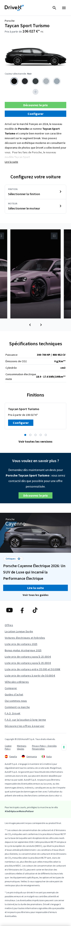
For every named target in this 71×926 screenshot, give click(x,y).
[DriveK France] (14, 8)
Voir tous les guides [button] (36, 595)
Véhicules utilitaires (17, 682)
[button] (30, 325)
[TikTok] (35, 610)
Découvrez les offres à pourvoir (24, 726)
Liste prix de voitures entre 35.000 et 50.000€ (32, 669)
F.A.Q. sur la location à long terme (25, 719)
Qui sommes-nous (16, 701)
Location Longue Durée (19, 631)
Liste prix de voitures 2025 (21, 644)
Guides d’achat (14, 694)
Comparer (11, 688)
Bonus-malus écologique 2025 (23, 650)
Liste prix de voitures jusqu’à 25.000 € (28, 656)
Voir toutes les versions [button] (35, 441)
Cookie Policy (8, 747)
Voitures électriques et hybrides (25, 637)
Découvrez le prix (35, 105)
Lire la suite (11, 162)
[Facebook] (23, 610)
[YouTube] (10, 610)
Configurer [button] (35, 114)
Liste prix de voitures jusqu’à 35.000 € (28, 663)
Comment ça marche (17, 707)
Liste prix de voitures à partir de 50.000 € (30, 675)
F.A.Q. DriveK (12, 713)
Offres (9, 625)
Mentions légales (21, 747)
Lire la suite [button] (35, 588)
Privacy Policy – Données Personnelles (44, 747)
